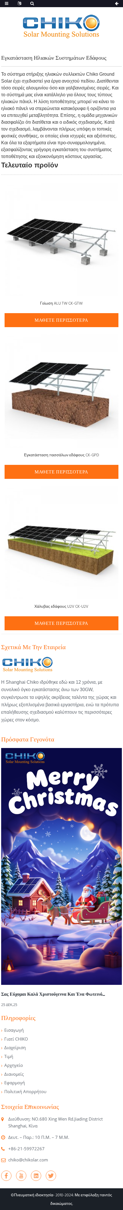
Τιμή (8, 1056)
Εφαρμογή (14, 1082)
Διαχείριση (15, 1047)
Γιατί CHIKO (16, 1039)
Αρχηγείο (13, 1065)
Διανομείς (14, 1074)
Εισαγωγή (14, 1030)
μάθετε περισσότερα (61, 320)
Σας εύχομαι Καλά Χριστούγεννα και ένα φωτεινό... (53, 994)
